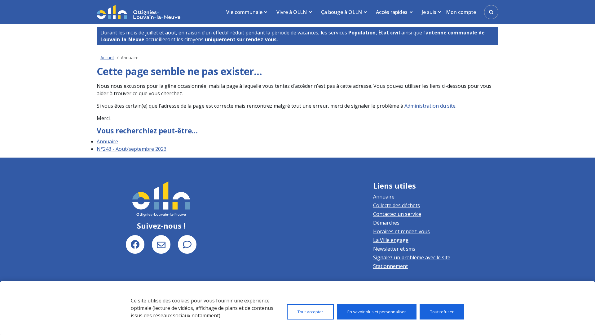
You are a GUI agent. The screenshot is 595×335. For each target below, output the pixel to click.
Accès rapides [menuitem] (392, 12)
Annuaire (107, 141)
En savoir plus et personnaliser (376, 312)
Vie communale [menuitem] (244, 12)
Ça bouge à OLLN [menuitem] (341, 12)
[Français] (138, 12)
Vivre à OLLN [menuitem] (291, 12)
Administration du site (430, 105)
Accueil (107, 57)
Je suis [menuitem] (429, 12)
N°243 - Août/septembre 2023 (131, 148)
